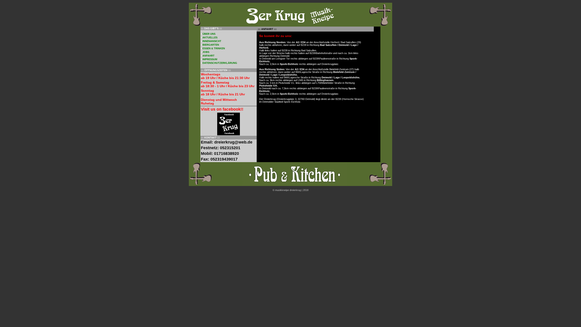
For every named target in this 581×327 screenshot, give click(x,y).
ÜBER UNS (208, 33)
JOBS (205, 52)
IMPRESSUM (209, 59)
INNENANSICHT (211, 41)
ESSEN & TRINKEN (213, 48)
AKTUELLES (209, 37)
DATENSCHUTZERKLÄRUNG (219, 63)
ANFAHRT (208, 55)
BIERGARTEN (210, 44)
